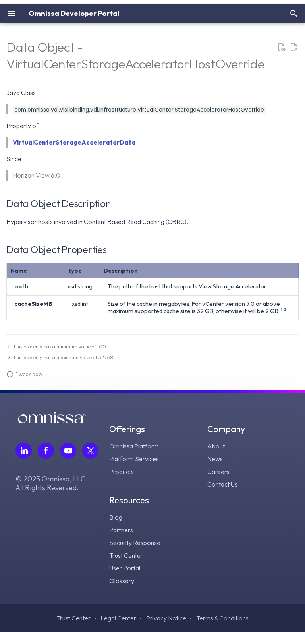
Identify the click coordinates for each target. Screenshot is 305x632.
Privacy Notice (166, 618)
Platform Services (134, 459)
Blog (115, 517)
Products (121, 471)
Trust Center (126, 555)
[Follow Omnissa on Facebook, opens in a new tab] (46, 451)
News (215, 459)
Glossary (121, 581)
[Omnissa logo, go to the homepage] (52, 421)
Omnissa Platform (134, 446)
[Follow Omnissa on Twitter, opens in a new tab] (90, 451)
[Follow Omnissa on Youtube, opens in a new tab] (68, 451)
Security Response (134, 543)
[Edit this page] (294, 47)
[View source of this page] (281, 47)
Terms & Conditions (222, 618)
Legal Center (118, 618)
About (216, 446)
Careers (218, 471)
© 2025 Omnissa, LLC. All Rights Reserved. (51, 483)
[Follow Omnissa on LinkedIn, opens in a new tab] (23, 451)
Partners (121, 530)
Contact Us (222, 484)
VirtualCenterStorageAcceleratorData (74, 142)
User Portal (124, 568)
